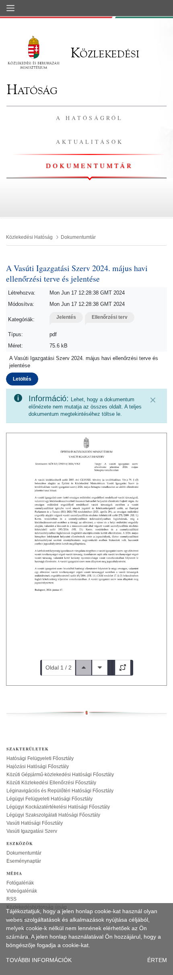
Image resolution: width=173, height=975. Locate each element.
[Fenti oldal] (83, 667)
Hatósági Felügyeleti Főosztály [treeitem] (40, 758)
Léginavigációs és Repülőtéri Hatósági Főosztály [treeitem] (59, 791)
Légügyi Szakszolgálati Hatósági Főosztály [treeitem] (53, 815)
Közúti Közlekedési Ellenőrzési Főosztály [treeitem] (51, 782)
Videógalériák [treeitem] (21, 891)
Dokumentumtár (89, 165)
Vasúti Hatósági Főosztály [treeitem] (34, 823)
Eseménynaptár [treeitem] (23, 861)
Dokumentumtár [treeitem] (23, 853)
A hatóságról (89, 118)
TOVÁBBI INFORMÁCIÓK (39, 960)
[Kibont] (122, 667)
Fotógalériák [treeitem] (20, 883)
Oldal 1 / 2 (58, 667)
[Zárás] (152, 400)
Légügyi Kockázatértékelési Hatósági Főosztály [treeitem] (58, 807)
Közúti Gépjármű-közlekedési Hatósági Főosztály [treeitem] (60, 774)
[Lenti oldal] (99, 667)
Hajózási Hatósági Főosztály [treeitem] (37, 766)
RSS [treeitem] (11, 899)
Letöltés (22, 379)
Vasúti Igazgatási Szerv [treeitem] (31, 831)
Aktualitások (90, 141)
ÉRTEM (157, 960)
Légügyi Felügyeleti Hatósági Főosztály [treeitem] (49, 799)
